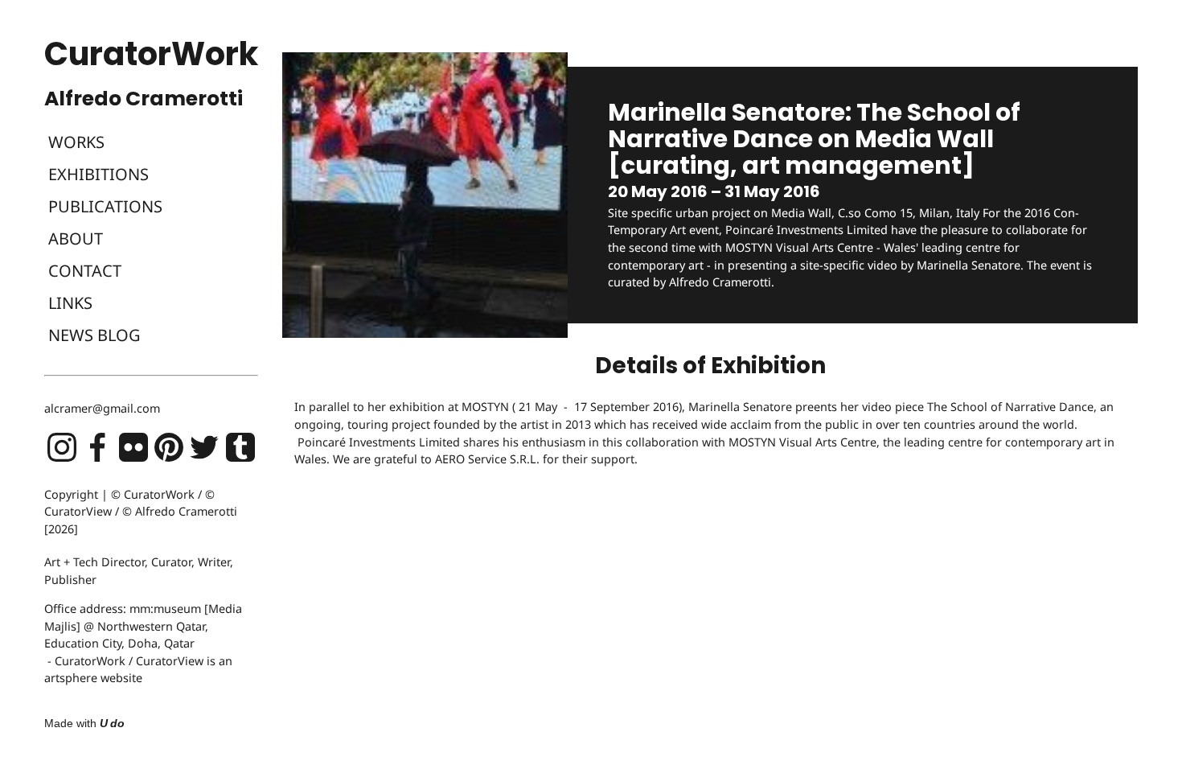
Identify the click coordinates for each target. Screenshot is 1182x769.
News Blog (94, 335)
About (75, 238)
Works (76, 142)
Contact (84, 271)
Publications (105, 206)
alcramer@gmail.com (102, 408)
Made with (84, 723)
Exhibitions (98, 174)
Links (70, 303)
